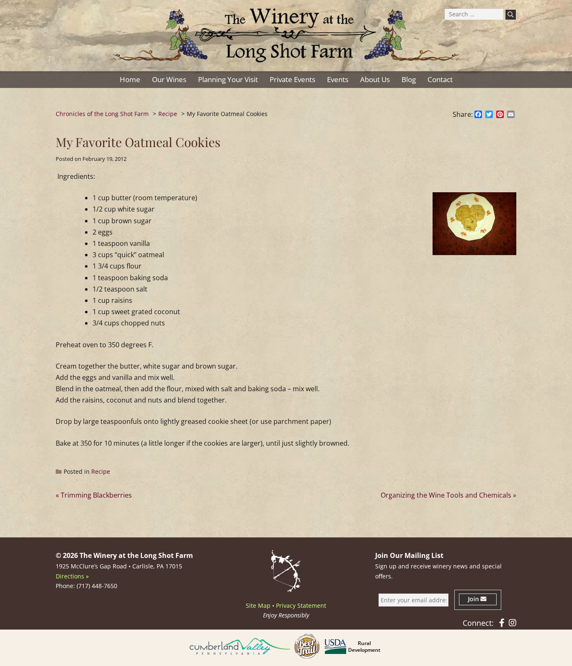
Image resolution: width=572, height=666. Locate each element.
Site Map (258, 605)
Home (130, 79)
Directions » (72, 576)
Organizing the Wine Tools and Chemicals (446, 495)
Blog (409, 79)
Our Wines (169, 79)
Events (337, 79)
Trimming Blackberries (96, 495)
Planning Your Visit (228, 79)
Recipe (100, 471)
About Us (375, 79)
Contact (440, 79)
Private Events (292, 79)
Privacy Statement (301, 605)
